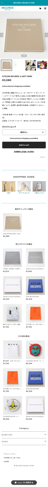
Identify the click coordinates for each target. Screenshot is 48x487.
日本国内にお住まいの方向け (24, 152)
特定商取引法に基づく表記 (12, 458)
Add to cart (24, 145)
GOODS (5, 442)
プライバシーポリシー (10, 454)
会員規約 (6, 461)
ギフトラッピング (9, 127)
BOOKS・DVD (7, 435)
